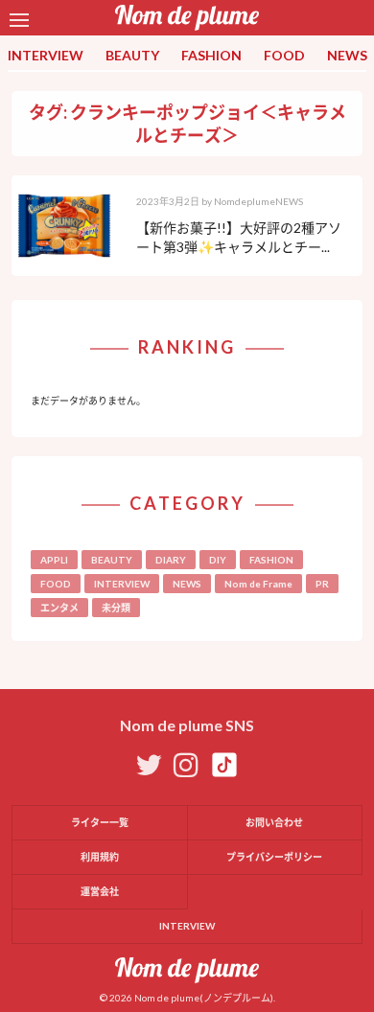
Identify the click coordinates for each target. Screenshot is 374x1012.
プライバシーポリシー (274, 856)
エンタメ (59, 607)
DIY (217, 559)
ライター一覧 (100, 822)
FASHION (211, 55)
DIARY (170, 559)
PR (322, 583)
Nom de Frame (258, 583)
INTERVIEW (45, 55)
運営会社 (100, 891)
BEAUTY (132, 55)
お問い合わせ (274, 822)
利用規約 (100, 856)
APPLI (54, 559)
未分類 (116, 607)
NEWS (347, 55)
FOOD (284, 55)
